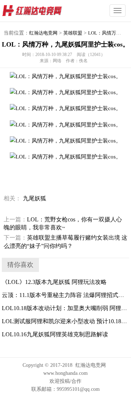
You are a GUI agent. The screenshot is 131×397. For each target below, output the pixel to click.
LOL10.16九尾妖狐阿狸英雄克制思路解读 (55, 334)
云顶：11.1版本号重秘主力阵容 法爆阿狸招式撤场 (66, 295)
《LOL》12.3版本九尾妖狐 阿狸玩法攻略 (54, 282)
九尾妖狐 (34, 198)
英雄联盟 (72, 33)
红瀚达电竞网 (45, 11)
